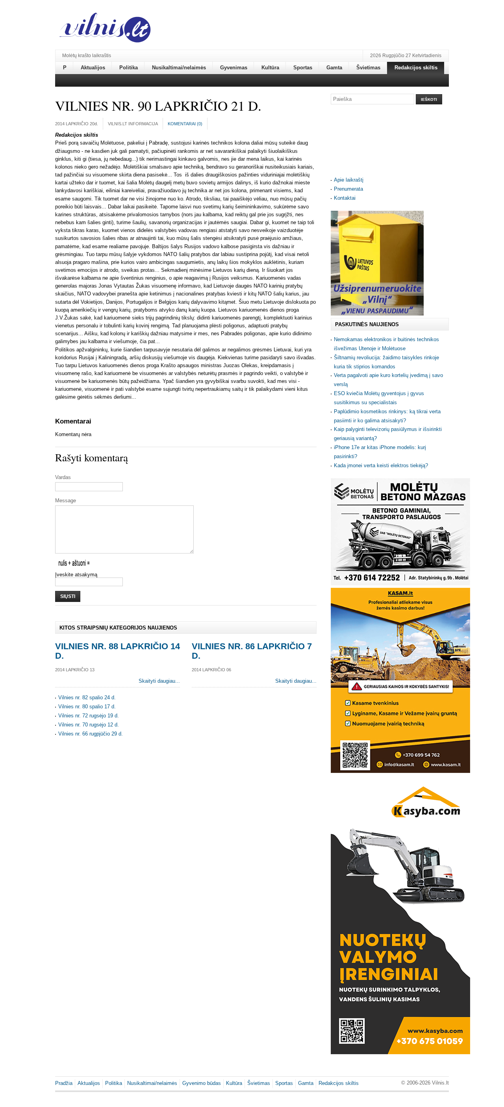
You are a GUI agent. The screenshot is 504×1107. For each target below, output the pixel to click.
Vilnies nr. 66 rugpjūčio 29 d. (90, 734)
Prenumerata (348, 189)
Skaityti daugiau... (159, 681)
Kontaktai (345, 198)
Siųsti (67, 596)
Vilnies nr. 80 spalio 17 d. (87, 707)
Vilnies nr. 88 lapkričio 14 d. (117, 651)
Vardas (63, 477)
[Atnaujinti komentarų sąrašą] (92, 421)
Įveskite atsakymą (76, 575)
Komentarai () (185, 123)
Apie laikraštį (348, 180)
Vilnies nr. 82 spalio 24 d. (87, 697)
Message (65, 500)
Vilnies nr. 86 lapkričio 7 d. (252, 651)
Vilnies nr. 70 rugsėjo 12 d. (88, 725)
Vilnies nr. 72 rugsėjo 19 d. (88, 716)
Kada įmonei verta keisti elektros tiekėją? (381, 465)
